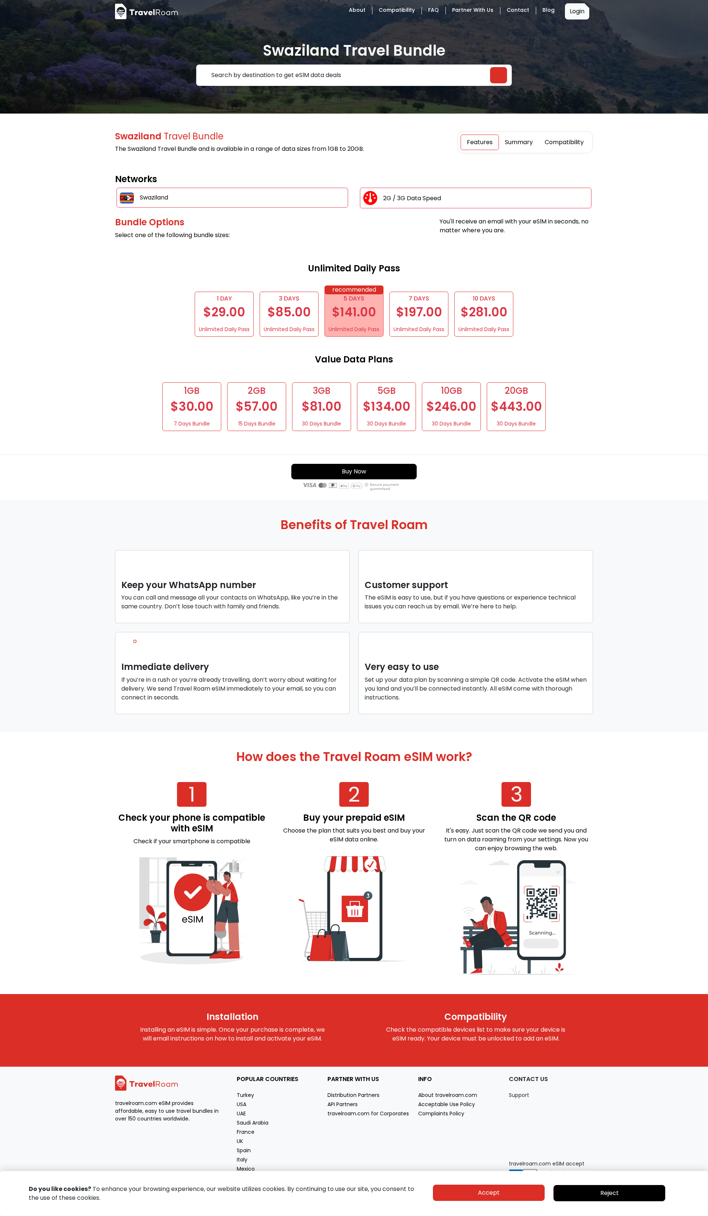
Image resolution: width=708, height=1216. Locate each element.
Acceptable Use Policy (446, 1104)
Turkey (245, 1095)
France (245, 1132)
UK (240, 1141)
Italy (242, 1159)
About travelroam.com (447, 1095)
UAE (241, 1113)
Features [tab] (480, 142)
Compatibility (397, 10)
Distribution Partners (353, 1095)
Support (519, 1095)
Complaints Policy (441, 1113)
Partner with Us (472, 10)
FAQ (433, 10)
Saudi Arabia (252, 1122)
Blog (548, 10)
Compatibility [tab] (564, 142)
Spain (244, 1150)
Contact (518, 10)
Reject (609, 1193)
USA (241, 1104)
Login (577, 11)
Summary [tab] (519, 142)
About (357, 10)
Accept (489, 1192)
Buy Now (354, 471)
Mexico (246, 1168)
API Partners (342, 1104)
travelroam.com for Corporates (368, 1113)
